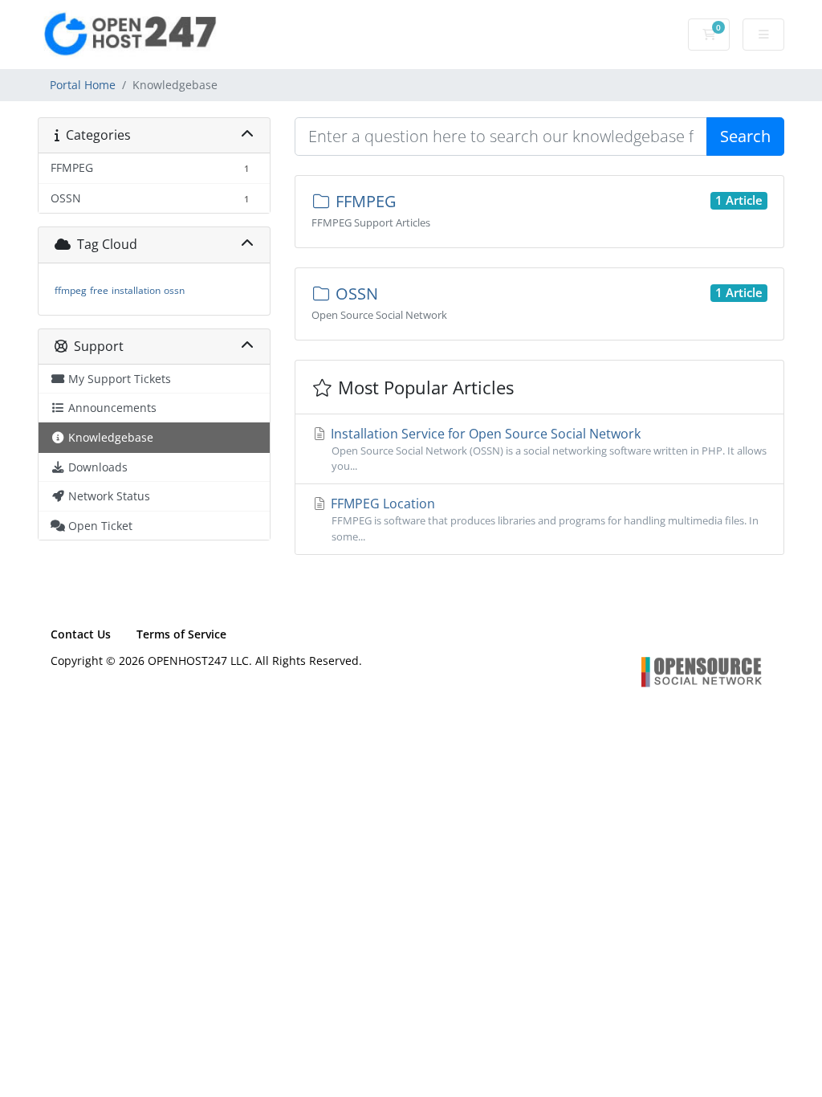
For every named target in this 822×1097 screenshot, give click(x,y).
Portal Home (83, 84)
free (99, 290)
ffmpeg (71, 290)
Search (745, 136)
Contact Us (81, 634)
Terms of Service (181, 634)
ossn (174, 290)
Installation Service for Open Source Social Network (547, 449)
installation (136, 290)
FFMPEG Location (543, 519)
